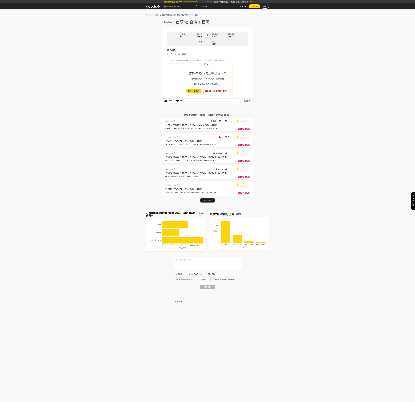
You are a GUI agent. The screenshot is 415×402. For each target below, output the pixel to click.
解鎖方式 (243, 6)
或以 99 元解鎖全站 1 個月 (216, 91)
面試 (196, 15)
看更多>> (201, 214)
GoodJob (149, 15)
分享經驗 (254, 6)
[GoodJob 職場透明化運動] (155, 6)
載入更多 (207, 200)
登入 (265, 6)
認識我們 (204, 6)
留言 (181, 100)
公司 (156, 15)
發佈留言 (207, 287)
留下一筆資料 (193, 91)
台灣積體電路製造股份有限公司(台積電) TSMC (176, 15)
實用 (170, 100)
